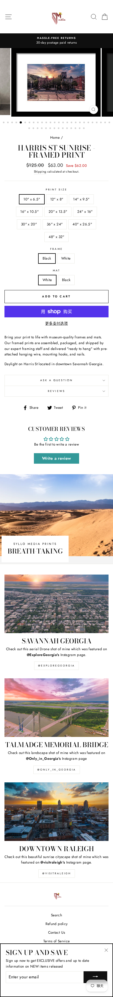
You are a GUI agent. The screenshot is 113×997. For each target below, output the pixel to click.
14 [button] (59, 123)
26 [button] (110, 123)
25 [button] (105, 123)
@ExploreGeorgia (56, 666)
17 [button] (72, 123)
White (66, 258)
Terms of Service (56, 941)
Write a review (56, 458)
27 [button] (29, 128)
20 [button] (84, 123)
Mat (56, 270)
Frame (56, 249)
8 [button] (34, 123)
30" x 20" (29, 224)
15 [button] (63, 123)
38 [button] (76, 128)
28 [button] (34, 128)
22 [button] (93, 123)
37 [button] (71, 128)
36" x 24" (55, 224)
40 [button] (84, 128)
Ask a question (56, 380)
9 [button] (38, 123)
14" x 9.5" (81, 199)
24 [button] (101, 123)
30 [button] (42, 128)
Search (56, 915)
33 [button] (55, 128)
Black (47, 258)
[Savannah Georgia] (56, 604)
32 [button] (50, 128)
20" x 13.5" (58, 211)
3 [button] (12, 123)
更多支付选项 (56, 323)
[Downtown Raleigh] (56, 811)
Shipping (40, 171)
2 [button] (8, 123)
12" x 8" (56, 199)
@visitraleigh (56, 873)
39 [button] (80, 128)
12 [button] (51, 123)
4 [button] (17, 123)
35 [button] (63, 128)
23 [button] (97, 123)
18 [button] (76, 123)
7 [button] (30, 123)
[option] (56, 40)
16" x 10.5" (29, 211)
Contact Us (56, 932)
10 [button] (42, 123)
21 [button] (89, 123)
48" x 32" (56, 236)
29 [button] (38, 128)
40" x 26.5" (82, 224)
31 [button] (46, 128)
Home (55, 137)
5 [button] (21, 122)
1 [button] (4, 123)
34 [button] (59, 128)
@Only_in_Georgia (56, 770)
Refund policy (56, 923)
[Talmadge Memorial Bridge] (56, 707)
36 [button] (67, 128)
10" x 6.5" (31, 199)
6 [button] (25, 123)
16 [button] (67, 123)
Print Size (57, 190)
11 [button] (46, 123)
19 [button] (80, 123)
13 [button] (55, 123)
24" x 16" (85, 211)
